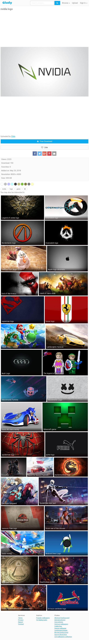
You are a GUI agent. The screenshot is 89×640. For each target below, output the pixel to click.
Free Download (46, 141)
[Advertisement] (44, 29)
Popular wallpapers (43, 618)
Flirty (13, 136)
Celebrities (58, 626)
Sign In (83, 3)
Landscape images (60, 630)
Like (46, 147)
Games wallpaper (60, 628)
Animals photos (59, 620)
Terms (20, 618)
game (18, 189)
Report (20, 622)
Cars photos (58, 622)
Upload (75, 3)
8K (25, 189)
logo (11, 189)
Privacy (20, 620)
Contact (21, 624)
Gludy (7, 3)
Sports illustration (60, 634)
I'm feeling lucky (41, 620)
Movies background (61, 632)
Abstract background (61, 618)
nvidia (4, 189)
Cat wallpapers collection (63, 637)
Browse (65, 3)
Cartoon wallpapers (61, 624)
